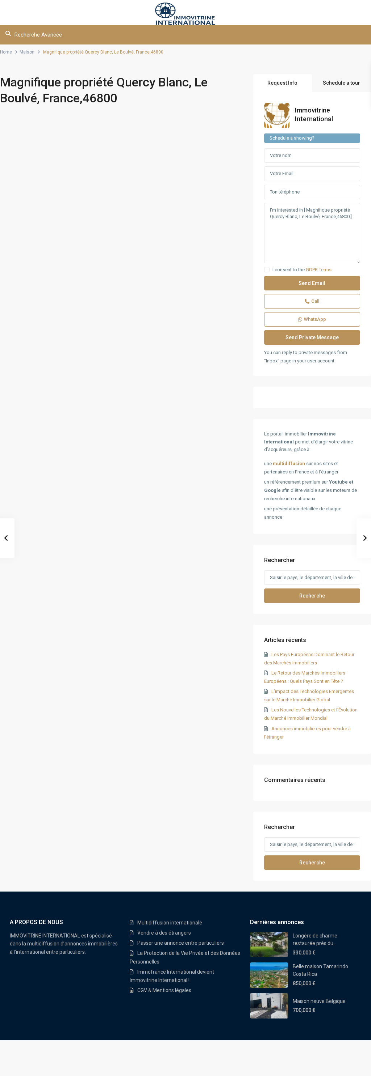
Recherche (312, 596)
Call (315, 301)
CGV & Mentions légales (164, 990)
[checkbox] (267, 269)
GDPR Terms (319, 269)
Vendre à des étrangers (164, 933)
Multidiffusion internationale (169, 923)
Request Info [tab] (282, 83)
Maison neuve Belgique (319, 1001)
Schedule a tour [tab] (341, 83)
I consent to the (302, 269)
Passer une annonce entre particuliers (180, 943)
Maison (27, 52)
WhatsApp (315, 319)
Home (6, 52)
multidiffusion (289, 463)
